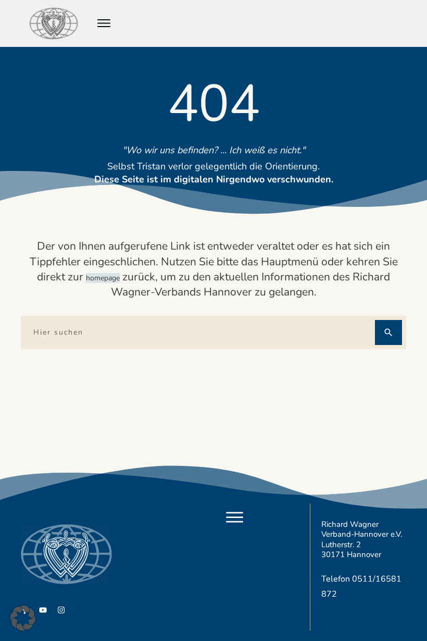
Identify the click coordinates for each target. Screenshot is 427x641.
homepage (103, 278)
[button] (23, 618)
